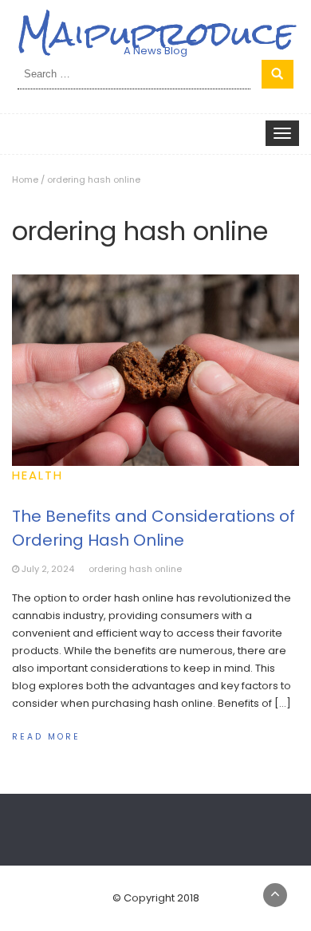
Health (37, 475)
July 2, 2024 (48, 568)
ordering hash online (135, 568)
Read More (46, 737)
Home (25, 179)
